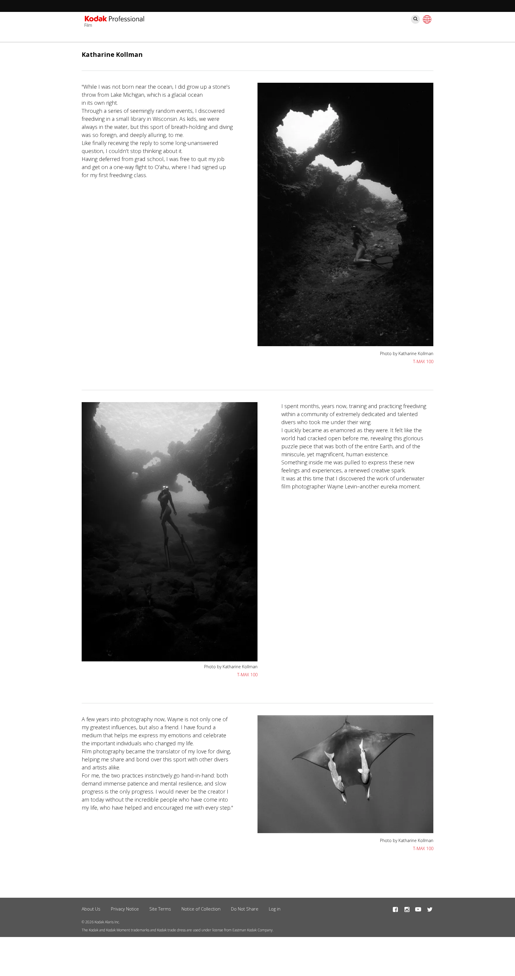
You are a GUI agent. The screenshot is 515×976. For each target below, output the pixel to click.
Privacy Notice (125, 909)
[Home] (114, 19)
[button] (345, 344)
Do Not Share (244, 909)
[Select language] (426, 19)
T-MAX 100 (423, 361)
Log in (274, 909)
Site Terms (160, 909)
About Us (91, 909)
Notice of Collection (201, 909)
